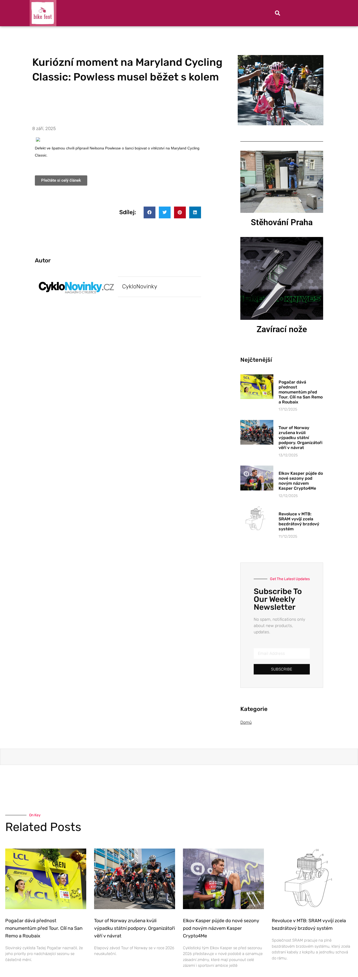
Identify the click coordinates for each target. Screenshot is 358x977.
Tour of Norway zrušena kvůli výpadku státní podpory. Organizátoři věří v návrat (300, 437)
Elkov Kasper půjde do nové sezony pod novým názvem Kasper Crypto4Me (301, 481)
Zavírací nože (282, 329)
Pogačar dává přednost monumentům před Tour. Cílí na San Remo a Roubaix (301, 392)
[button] (277, 13)
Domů (246, 722)
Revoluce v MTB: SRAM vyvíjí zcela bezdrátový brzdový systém (299, 521)
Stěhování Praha (282, 222)
